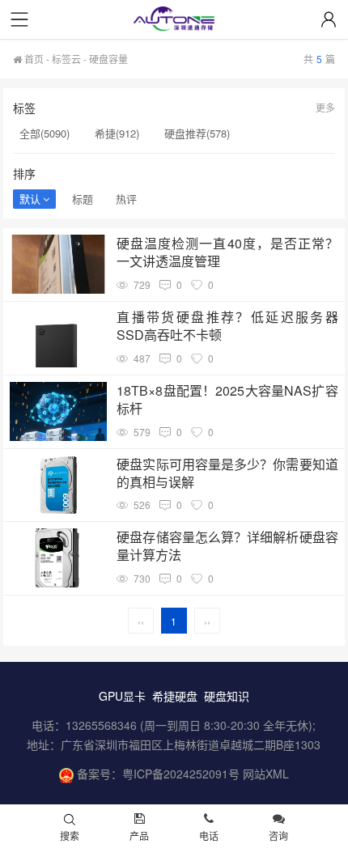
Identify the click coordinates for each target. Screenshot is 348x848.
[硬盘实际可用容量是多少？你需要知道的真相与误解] (58, 485)
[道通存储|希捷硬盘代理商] (174, 20)
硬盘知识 (226, 696)
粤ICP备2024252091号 (181, 773)
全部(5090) (44, 133)
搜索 (69, 835)
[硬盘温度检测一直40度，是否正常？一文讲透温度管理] (58, 264)
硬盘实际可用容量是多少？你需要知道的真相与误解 (227, 473)
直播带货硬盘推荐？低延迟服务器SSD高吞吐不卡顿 (227, 326)
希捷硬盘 (174, 696)
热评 (126, 198)
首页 (33, 59)
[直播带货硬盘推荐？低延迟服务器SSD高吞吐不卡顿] (58, 337)
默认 (29, 198)
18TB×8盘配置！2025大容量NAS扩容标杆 (227, 400)
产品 (139, 835)
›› (207, 621)
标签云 (66, 59)
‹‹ (141, 621)
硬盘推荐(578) (197, 133)
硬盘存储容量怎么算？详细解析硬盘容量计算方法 (227, 546)
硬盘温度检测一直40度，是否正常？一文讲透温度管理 (227, 252)
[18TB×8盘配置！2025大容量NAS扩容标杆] (58, 411)
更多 (325, 107)
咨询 (278, 835)
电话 (209, 835)
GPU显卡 (122, 696)
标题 (82, 198)
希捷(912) (117, 133)
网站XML (266, 773)
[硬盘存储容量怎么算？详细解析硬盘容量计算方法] (58, 557)
